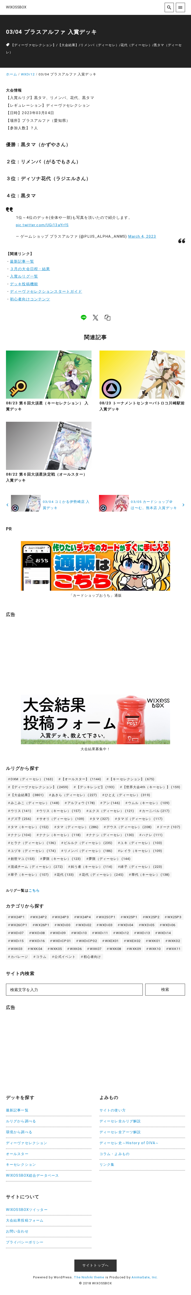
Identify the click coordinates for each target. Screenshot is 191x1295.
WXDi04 (127, 925)
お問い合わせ (17, 1231)
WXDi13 (143, 933)
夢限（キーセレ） (62, 859)
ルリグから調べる (21, 1121)
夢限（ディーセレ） (110, 859)
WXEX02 (134, 941)
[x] (95, 317)
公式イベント (65, 957)
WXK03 (17, 949)
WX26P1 (42, 925)
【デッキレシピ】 (95, 787)
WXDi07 (17, 933)
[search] (169, 7)
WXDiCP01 (62, 941)
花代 (65, 874)
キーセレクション (21, 1165)
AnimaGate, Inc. (145, 1277)
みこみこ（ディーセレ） (35, 803)
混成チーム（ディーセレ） (37, 867)
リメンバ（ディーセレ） (99, 45)
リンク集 (106, 1165)
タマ (100, 819)
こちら (34, 890)
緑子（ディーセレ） (141, 867)
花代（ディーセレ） (136, 45)
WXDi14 (164, 933)
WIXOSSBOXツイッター (27, 1210)
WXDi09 (59, 933)
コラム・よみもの (114, 1154)
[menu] (180, 7)
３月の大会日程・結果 (30, 269)
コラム (41, 957)
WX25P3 (174, 917)
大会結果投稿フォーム (25, 1220)
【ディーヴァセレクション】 (33, 45)
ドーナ (170, 827)
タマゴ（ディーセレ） (140, 819)
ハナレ (152, 835)
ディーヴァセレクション (26, 1143)
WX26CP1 (19, 925)
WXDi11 (101, 933)
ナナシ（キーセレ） (60, 835)
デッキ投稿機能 (24, 284)
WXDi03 (105, 925)
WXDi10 (80, 933)
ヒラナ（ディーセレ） (33, 843)
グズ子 (21, 819)
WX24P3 (62, 917)
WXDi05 (147, 925)
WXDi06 (169, 925)
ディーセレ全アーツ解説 (120, 1132)
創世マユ (23, 859)
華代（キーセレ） (151, 874)
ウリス (21, 811)
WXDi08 (38, 933)
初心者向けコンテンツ (30, 299)
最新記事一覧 (22, 261)
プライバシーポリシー (25, 1242)
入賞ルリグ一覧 (24, 276)
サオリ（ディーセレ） (62, 819)
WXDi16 (38, 941)
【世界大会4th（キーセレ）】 (152, 787)
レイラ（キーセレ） (141, 851)
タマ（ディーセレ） (77, 827)
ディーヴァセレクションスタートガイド (46, 291)
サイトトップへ (95, 1265)
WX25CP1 (107, 917)
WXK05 (56, 949)
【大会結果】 (68, 45)
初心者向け (92, 957)
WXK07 (96, 949)
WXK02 (174, 941)
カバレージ (19, 957)
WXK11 (175, 949)
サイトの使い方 (112, 1110)
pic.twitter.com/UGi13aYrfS (42, 225)
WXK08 (115, 949)
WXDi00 (63, 925)
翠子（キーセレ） (30, 874)
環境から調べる (19, 1132)
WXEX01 (112, 941)
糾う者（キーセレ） (92, 867)
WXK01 (154, 941)
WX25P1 (130, 917)
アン (111, 803)
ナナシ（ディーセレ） (111, 835)
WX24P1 (18, 917)
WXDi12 (122, 933)
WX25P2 (152, 917)
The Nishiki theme (89, 1277)
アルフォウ (81, 803)
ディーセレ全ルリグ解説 (120, 1121)
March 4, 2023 (142, 236)
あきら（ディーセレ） (74, 795)
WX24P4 (84, 917)
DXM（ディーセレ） (32, 779)
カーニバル (156, 811)
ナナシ (21, 835)
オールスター (17, 1154)
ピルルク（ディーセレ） (88, 843)
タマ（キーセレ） (30, 827)
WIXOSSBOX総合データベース (32, 1175)
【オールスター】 (81, 779)
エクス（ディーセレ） (111, 811)
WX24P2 (40, 917)
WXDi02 (85, 925)
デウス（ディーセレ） (129, 827)
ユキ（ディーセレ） (141, 843)
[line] (83, 317)
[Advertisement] (43, 653)
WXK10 (155, 949)
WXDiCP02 (88, 941)
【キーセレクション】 (131, 779)
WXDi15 (17, 941)
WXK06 (76, 949)
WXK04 (36, 949)
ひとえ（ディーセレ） (127, 795)
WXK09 (135, 949)
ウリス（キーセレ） (60, 811)
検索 (165, 989)
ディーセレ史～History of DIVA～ (129, 1143)
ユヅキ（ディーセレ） (33, 851)
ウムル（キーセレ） (149, 803)
